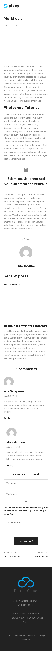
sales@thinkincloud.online (26, 600)
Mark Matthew (15, 442)
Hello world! (12, 284)
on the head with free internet (25, 326)
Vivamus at (41, 556)
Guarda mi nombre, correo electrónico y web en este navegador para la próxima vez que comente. (26, 510)
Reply (7, 418)
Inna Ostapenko (14, 391)
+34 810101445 (26, 605)
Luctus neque (12, 556)
